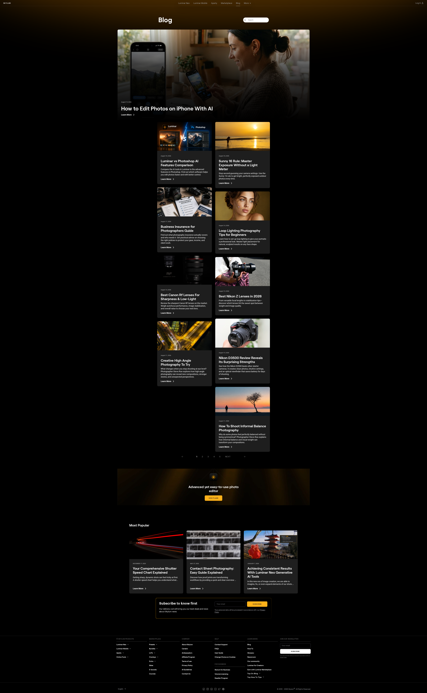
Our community (253, 661)
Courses (152, 674)
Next (228, 456)
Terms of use (187, 661)
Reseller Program (221, 678)
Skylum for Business (222, 670)
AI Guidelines (187, 670)
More (246, 3)
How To (250, 649)
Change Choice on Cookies (225, 657)
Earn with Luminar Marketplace (259, 670)
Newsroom (251, 657)
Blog (249, 644)
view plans (213, 498)
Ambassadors (187, 653)
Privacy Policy (187, 665)
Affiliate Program (188, 657)
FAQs (217, 649)
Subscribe (257, 604)
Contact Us (186, 674)
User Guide (219, 653)
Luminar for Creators (255, 665)
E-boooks (153, 670)
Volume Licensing (221, 674)
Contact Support (221, 644)
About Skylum (187, 644)
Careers (185, 649)
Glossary (250, 653)
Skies (151, 665)
